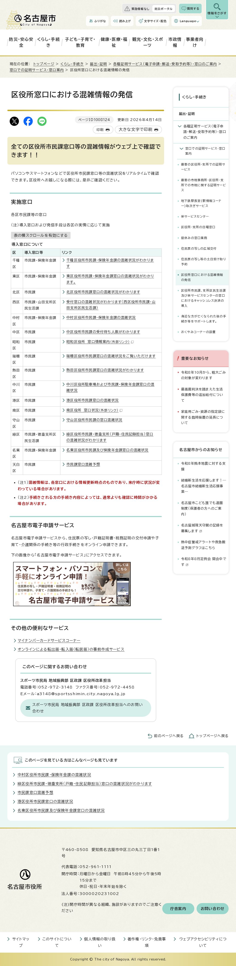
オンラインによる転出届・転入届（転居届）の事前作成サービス (71, 649)
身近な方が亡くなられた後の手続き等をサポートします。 (203, 319)
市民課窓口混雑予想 (83, 464)
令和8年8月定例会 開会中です (203, 561)
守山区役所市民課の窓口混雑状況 (94, 420)
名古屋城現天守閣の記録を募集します (202, 527)
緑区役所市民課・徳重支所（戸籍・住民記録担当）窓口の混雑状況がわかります (85, 784)
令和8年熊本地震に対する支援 (203, 466)
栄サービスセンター (195, 216)
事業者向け (195, 42)
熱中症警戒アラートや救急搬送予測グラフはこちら (203, 544)
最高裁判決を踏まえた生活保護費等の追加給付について (202, 394)
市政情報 (175, 42)
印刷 (100, 129)
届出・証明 (98, 64)
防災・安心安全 (21, 42)
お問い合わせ (212, 908)
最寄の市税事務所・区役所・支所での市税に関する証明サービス (203, 185)
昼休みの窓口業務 (194, 237)
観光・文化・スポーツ (147, 42)
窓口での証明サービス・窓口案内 (37, 70)
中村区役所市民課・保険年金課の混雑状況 (101, 317)
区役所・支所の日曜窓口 (198, 227)
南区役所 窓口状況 (92, 410)
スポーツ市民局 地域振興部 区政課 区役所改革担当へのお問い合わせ (87, 708)
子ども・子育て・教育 (80, 42)
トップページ (43, 64)
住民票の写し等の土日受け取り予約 (203, 262)
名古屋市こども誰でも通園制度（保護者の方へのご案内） (202, 508)
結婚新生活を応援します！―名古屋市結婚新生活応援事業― (203, 486)
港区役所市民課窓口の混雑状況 (92, 400)
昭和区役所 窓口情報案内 (98, 341)
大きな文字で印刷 (136, 129)
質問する (193, 8)
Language (188, 21)
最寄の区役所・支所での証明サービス (203, 167)
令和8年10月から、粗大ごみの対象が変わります (203, 375)
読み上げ (125, 21)
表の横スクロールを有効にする (41, 235)
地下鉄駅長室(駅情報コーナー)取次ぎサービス (201, 203)
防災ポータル (164, 8)
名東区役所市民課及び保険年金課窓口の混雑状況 (107, 450)
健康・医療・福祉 (114, 42)
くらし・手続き (48, 42)
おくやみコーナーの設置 (198, 332)
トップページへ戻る (212, 736)
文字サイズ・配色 (155, 21)
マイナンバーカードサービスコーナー (49, 640)
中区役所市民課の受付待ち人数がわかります (103, 332)
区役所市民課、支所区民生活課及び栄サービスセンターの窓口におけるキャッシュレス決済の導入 (203, 298)
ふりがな (100, 21)
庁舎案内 (178, 908)
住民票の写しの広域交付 (199, 248)
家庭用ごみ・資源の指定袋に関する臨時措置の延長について (203, 417)
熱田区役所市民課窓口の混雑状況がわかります (105, 370)
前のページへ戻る (169, 736)
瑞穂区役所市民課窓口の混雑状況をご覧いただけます (111, 356)
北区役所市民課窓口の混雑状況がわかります (103, 292)
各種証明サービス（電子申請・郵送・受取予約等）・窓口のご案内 (165, 64)
